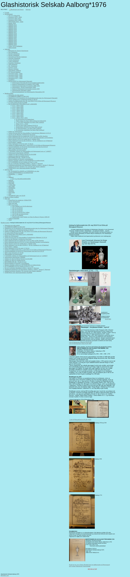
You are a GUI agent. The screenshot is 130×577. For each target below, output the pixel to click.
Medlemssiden (5, 222)
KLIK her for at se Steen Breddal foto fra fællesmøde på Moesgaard (89, 564)
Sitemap (28, 9)
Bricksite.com (5, 575)
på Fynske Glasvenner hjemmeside (79, 566)
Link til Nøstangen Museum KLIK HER (80, 342)
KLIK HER (108, 319)
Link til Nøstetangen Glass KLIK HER (80, 343)
